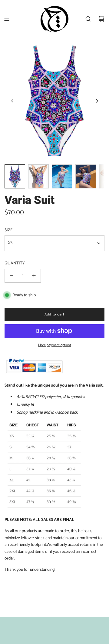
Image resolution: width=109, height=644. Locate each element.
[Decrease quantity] (11, 275)
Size (8, 230)
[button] (12, 101)
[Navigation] (6, 19)
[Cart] (101, 19)
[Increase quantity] (34, 275)
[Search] (88, 19)
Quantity (15, 263)
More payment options (54, 345)
